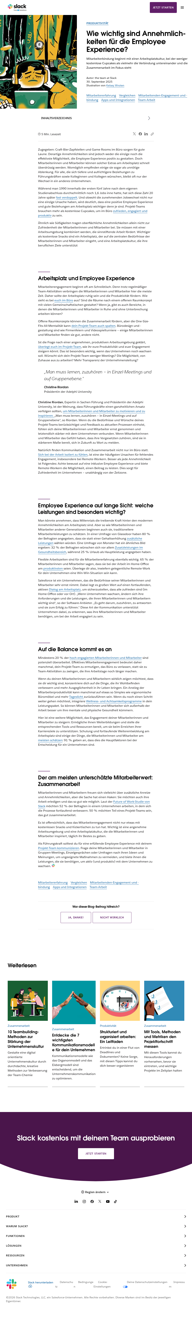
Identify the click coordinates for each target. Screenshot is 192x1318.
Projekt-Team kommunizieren (58, 848)
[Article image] (120, 1001)
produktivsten (53, 568)
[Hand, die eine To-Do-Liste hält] (164, 1001)
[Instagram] (84, 1202)
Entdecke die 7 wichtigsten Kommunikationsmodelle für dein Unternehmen (73, 1042)
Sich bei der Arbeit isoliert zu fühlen (63, 455)
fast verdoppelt (66, 197)
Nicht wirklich (112, 917)
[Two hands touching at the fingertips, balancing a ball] (74, 1002)
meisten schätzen (50, 740)
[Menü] (182, 7)
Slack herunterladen (40, 1282)
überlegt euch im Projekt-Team (59, 347)
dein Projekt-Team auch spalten (93, 326)
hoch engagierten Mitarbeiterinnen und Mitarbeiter (106, 658)
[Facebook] (140, 134)
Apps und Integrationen (118, 100)
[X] (100, 1202)
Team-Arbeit (146, 100)
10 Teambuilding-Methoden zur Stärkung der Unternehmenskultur (26, 1039)
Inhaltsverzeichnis (56, 118)
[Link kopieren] (152, 134)
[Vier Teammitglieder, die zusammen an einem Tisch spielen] (28, 1001)
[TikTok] (115, 1202)
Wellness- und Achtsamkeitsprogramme (114, 701)
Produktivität (97, 23)
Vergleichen (127, 95)
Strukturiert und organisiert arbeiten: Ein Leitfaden (118, 1036)
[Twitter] (134, 134)
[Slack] (17, 7)
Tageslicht (76, 697)
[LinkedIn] (146, 134)
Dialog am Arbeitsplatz (65, 589)
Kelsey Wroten (115, 85)
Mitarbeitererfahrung (101, 95)
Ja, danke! (76, 917)
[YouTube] (108, 1202)
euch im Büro (63, 300)
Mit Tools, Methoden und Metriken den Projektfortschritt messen (162, 1039)
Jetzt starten (163, 7)
